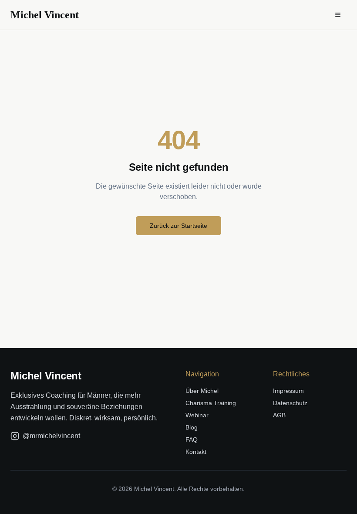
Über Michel (202, 390)
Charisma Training (210, 402)
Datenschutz (290, 402)
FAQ (191, 439)
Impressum (288, 390)
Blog (191, 427)
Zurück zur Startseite (178, 225)
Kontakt (195, 451)
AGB (279, 415)
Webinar (197, 415)
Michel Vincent (44, 14)
